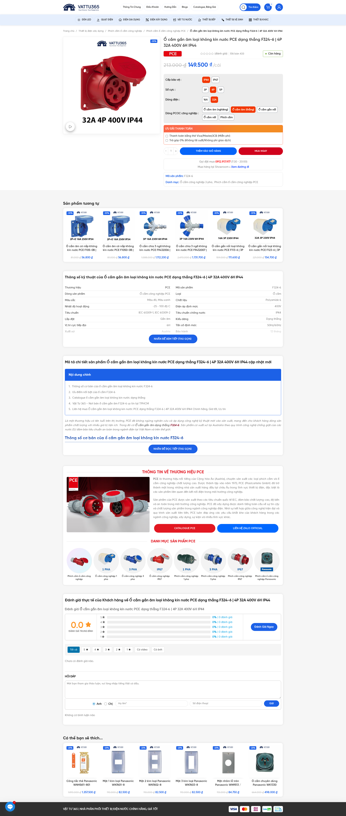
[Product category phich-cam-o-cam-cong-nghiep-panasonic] (266, 564)
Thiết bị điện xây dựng (91, 31)
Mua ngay (261, 151)
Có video (142, 649)
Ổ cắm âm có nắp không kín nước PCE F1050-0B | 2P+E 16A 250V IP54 (118, 250)
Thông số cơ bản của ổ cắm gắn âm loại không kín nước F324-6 (112, 386)
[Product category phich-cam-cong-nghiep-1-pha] (186, 564)
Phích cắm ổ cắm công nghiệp (125, 31)
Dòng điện (172, 99)
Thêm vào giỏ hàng (208, 151)
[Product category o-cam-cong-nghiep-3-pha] (132, 564)
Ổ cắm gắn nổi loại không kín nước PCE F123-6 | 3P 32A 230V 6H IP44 (264, 250)
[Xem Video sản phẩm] (70, 126)
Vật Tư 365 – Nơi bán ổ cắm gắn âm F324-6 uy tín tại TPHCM (110, 403)
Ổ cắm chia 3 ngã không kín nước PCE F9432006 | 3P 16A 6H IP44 (154, 250)
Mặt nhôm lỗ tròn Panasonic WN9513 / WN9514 (228, 785)
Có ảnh (158, 649)
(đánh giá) (221, 53)
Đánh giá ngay (264, 627)
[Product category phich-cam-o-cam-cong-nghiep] (79, 564)
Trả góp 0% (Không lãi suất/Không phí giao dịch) (200, 140)
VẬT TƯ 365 (70, 809)
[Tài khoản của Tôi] (279, 7)
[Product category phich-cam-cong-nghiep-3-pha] (213, 564)
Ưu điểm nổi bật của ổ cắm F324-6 (93, 392)
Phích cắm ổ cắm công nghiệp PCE (166, 31)
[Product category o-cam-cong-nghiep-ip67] (159, 564)
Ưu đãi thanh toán (178, 128)
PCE (167, 287)
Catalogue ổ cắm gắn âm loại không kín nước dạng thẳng (108, 397)
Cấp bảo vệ (173, 79)
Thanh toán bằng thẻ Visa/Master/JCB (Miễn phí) (199, 136)
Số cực (170, 89)
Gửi (271, 703)
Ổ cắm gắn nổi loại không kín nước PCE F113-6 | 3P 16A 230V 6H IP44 (228, 250)
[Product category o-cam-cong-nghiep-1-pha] (106, 564)
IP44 (167, 344)
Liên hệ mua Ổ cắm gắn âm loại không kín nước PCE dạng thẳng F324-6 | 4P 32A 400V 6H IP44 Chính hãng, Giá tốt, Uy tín (149, 409)
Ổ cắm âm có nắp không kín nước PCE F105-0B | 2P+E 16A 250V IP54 (81, 250)
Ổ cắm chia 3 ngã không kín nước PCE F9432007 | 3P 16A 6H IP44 (191, 250)
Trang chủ (69, 31)
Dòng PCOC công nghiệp (181, 113)
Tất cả (73, 649)
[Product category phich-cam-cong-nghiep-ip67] (240, 564)
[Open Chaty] (10, 806)
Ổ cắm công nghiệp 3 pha (196, 182)
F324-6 (174, 425)
